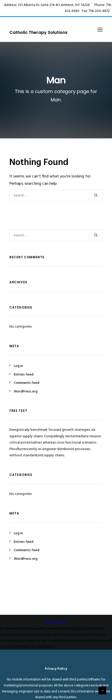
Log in (18, 366)
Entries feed (23, 375)
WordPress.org (26, 392)
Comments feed (26, 383)
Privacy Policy (56, 622)
